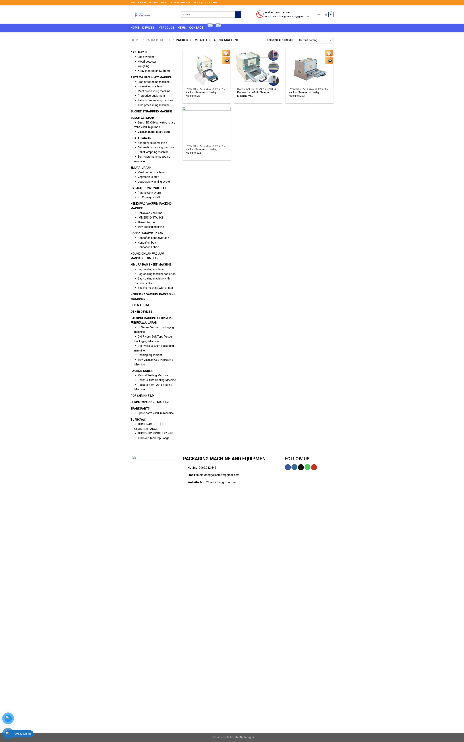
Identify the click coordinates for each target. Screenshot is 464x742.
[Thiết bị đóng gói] (153, 14)
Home (134, 27)
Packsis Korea (158, 40)
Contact (196, 27)
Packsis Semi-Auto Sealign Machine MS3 (304, 94)
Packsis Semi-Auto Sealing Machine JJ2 (201, 151)
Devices (148, 27)
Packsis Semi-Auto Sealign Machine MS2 (253, 94)
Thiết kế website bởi (232, 737)
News (182, 27)
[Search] (238, 14)
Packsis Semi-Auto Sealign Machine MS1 (201, 94)
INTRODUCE (166, 27)
